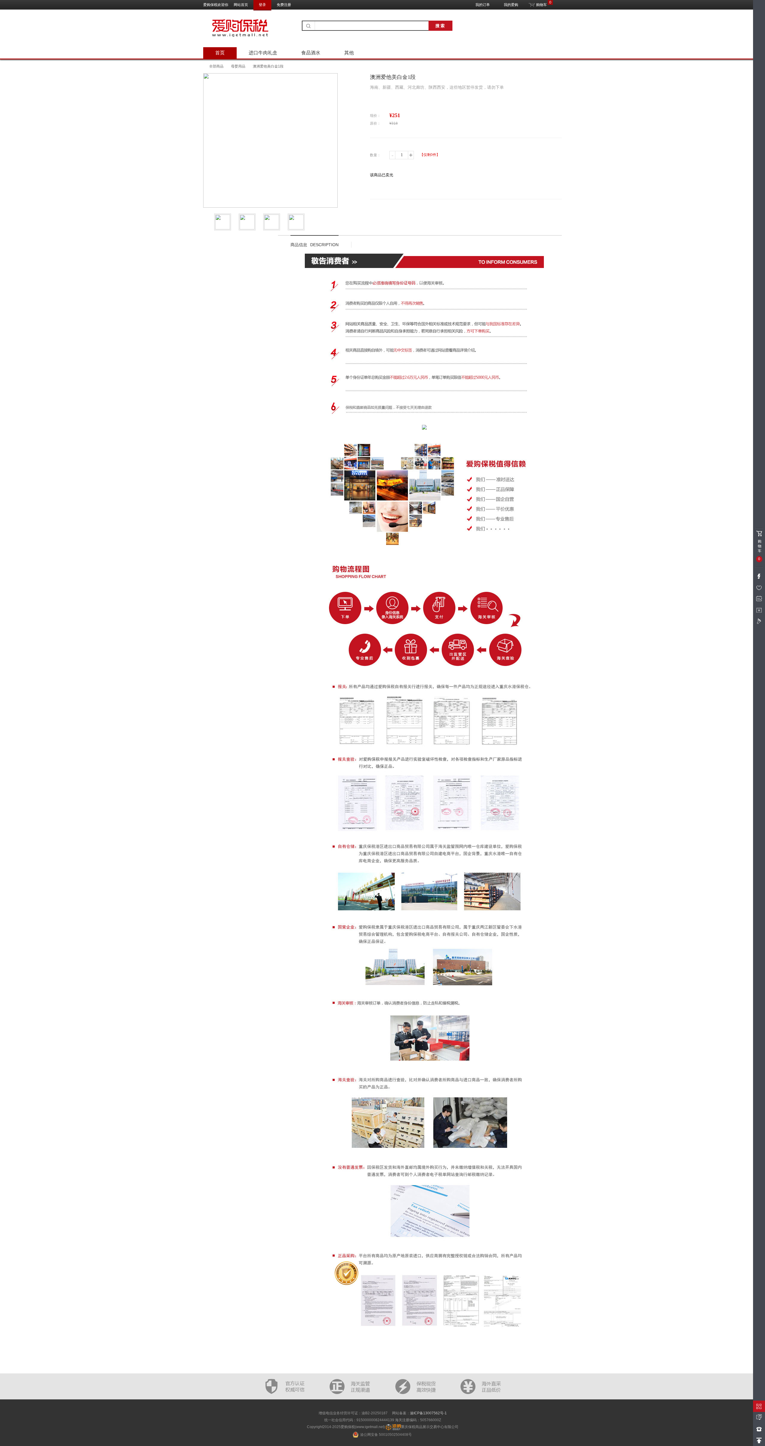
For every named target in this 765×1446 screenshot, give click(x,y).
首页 (220, 52)
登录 (262, 5)
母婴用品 (238, 66)
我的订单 (482, 5)
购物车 (541, 3)
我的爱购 (511, 5)
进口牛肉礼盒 (263, 52)
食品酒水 (310, 52)
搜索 (440, 25)
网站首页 (241, 5)
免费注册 (284, 5)
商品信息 (314, 244)
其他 (349, 52)
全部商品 (216, 66)
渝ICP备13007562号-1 (428, 1413)
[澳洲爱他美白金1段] (223, 222)
